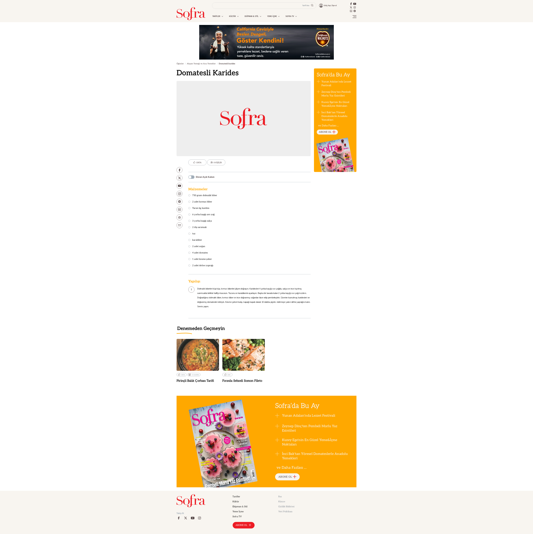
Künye (281, 501)
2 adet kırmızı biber (202, 202)
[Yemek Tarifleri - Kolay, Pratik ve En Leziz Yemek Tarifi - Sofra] (191, 13)
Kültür (235, 501)
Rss (280, 496)
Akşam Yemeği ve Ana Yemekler (201, 63)
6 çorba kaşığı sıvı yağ (203, 215)
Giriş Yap (327, 5)
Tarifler (236, 496)
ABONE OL (325, 132)
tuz (194, 234)
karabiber (197, 240)
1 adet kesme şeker (202, 259)
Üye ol (334, 5)
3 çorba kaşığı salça (202, 221)
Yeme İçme (238, 511)
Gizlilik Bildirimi (286, 506)
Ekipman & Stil (239, 506)
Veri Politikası (285, 511)
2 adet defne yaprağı (202, 266)
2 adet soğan (198, 246)
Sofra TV (237, 516)
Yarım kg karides (200, 208)
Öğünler (180, 63)
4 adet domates (200, 253)
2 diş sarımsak (199, 227)
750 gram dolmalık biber (204, 195)
